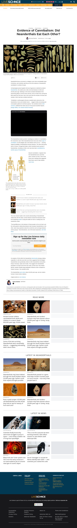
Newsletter (44, 77)
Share (14, 77)
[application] (29, 123)
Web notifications (60, 514)
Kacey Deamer (33, 38)
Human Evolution (38, 28)
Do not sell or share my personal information (61, 518)
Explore (50, 5)
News (50, 38)
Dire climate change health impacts (17, 8)
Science (25, 5)
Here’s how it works (53, 41)
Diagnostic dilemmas (29, 482)
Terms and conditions (61, 510)
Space (38, 5)
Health (20, 5)
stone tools (31, 162)
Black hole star (59, 8)
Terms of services (26, 249)
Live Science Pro (69, 8)
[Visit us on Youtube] (49, 2)
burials (19, 219)
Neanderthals (45, 28)
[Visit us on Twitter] (45, 2)
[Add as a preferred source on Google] (38, 504)
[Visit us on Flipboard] (51, 2)
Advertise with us (45, 514)
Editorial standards (30, 516)
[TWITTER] (14, 283)
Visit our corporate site (61, 500)
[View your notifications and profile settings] (71, 2)
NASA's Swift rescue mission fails (34, 8)
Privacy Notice (14, 250)
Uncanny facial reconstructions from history (43, 490)
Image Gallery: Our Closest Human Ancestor (21, 107)
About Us (42, 510)
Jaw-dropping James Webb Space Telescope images (44, 480)
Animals (7, 5)
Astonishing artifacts (29, 484)
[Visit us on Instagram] (47, 2)
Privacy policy (13, 514)
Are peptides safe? (48, 8)
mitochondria (34, 258)
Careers (11, 516)
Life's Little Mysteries (29, 478)
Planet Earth (32, 5)
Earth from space (28, 480)
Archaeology (14, 5)
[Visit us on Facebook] (43, 2)
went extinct (22, 272)
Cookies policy (28, 514)
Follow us (38, 77)
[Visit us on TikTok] (53, 2)
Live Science (23, 277)
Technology (43, 5)
